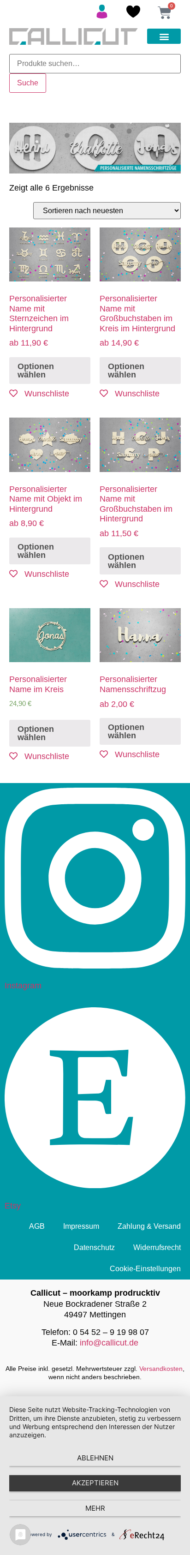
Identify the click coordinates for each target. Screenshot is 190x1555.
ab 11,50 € (136, 511)
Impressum (81, 1226)
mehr (95, 1508)
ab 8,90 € (45, 506)
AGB (37, 1226)
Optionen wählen (36, 370)
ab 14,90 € (137, 320)
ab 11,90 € (39, 320)
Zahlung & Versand (149, 1226)
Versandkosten (161, 1368)
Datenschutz (94, 1247)
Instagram (23, 985)
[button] (164, 36)
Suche (27, 83)
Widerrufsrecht (157, 1247)
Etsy (13, 1205)
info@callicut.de (109, 1342)
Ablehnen (95, 1457)
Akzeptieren (95, 1482)
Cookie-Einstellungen (145, 1269)
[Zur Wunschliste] (133, 14)
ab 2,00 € (133, 691)
